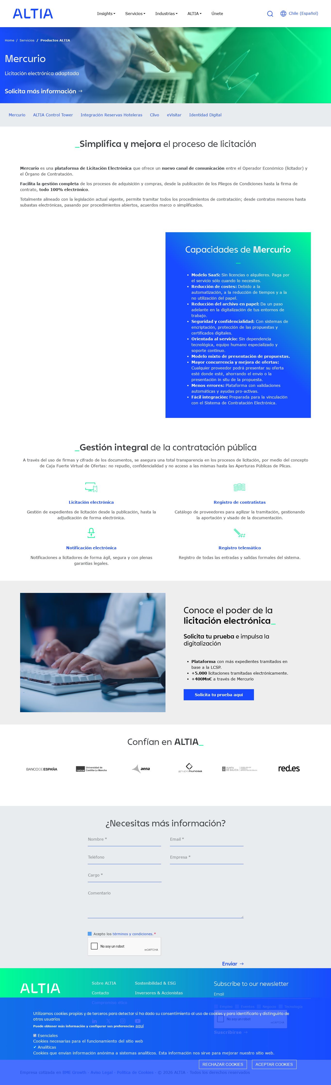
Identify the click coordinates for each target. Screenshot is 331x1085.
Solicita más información (40, 91)
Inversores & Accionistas (159, 993)
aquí (139, 1026)
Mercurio (17, 115)
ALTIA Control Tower (53, 115)
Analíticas (47, 1047)
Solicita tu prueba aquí (219, 695)
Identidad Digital (205, 115)
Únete (217, 13)
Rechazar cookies (223, 1064)
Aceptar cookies (274, 1064)
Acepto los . (123, 934)
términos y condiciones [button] (132, 934)
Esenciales (48, 1035)
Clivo (154, 115)
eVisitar (174, 115)
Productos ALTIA (55, 40)
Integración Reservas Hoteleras (111, 115)
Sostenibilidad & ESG (155, 983)
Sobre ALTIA (104, 983)
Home (9, 40)
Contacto (100, 993)
